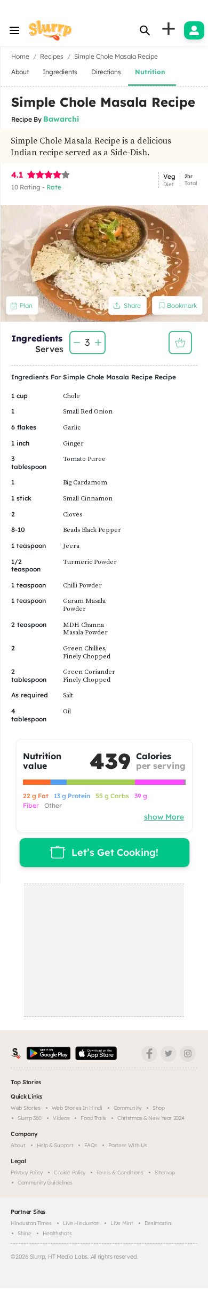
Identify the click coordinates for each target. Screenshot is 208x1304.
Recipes (51, 56)
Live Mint (121, 1223)
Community (127, 1107)
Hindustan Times (31, 1223)
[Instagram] (188, 1054)
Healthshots (57, 1233)
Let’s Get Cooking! (114, 852)
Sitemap (165, 1172)
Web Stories (26, 1107)
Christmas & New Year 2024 (151, 1118)
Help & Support (55, 1145)
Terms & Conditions (120, 1172)
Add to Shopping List (180, 342)
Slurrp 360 (30, 1118)
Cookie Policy (69, 1172)
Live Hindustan (81, 1223)
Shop (159, 1107)
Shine (24, 1233)
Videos (61, 1118)
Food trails (93, 1118)
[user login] (194, 30)
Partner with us (127, 1145)
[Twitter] (169, 1054)
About (18, 1145)
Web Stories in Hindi (77, 1107)
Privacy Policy (27, 1172)
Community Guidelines (45, 1182)
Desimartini (159, 1223)
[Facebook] (149, 1054)
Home (20, 56)
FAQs (90, 1145)
